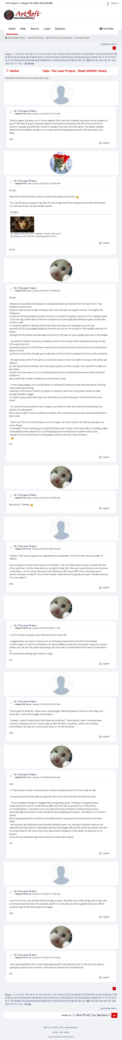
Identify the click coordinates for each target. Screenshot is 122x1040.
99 (75, 60)
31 (94, 54)
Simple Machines (71, 1027)
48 (33, 57)
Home (12, 28)
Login (47, 28)
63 (78, 57)
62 (75, 57)
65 (84, 57)
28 (85, 54)
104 (96, 60)
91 (51, 60)
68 (93, 57)
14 (43, 54)
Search (34, 28)
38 (115, 54)
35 (106, 54)
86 (36, 60)
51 (42, 57)
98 (72, 60)
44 (21, 57)
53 (48, 57)
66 (87, 57)
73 (109, 57)
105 (101, 60)
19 (58, 54)
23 (70, 54)
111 (15, 63)
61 (72, 57)
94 (60, 60)
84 (30, 60)
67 (90, 57)
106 (105, 60)
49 (36, 57)
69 (96, 57)
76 (6, 60)
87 (39, 60)
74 (112, 57)
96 (66, 60)
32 (97, 54)
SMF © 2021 (59, 1027)
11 (34, 54)
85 (33, 60)
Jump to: (66, 1015)
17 (52, 54)
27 (82, 54)
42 (15, 57)
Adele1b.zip (18, 236)
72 (106, 57)
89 (45, 60)
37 (112, 54)
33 (100, 54)
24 (73, 54)
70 (99, 57)
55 (54, 57)
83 (27, 60)
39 (6, 57)
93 (57, 60)
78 (12, 60)
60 (69, 57)
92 (54, 60)
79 (15, 60)
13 (40, 54)
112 (20, 63)
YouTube (107, 28)
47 (30, 57)
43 (18, 57)
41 (12, 57)
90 (48, 60)
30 (91, 54)
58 (63, 57)
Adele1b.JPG (18, 234)
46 (27, 57)
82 (24, 60)
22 (67, 54)
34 (103, 54)
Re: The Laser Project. (25, 111)
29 (88, 54)
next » (114, 44)
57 (60, 57)
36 (109, 54)
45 (24, 57)
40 (9, 57)
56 (57, 57)
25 (76, 54)
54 (51, 57)
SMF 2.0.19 (48, 1027)
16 (49, 54)
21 (64, 54)
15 (46, 54)
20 (61, 54)
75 (115, 57)
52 (45, 57)
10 (31, 54)
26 (79, 54)
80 (18, 60)
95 (63, 60)
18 (55, 54)
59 (66, 57)
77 (9, 60)
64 (81, 57)
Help (23, 28)
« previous (105, 44)
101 (83, 60)
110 (11, 63)
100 (79, 60)
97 (69, 60)
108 (113, 60)
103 (92, 60)
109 (7, 63)
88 (42, 60)
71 (103, 57)
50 (39, 57)
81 (21, 60)
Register (60, 28)
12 (37, 54)
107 (109, 60)
